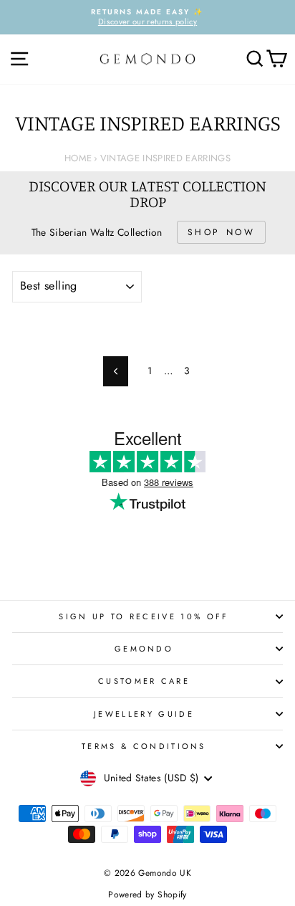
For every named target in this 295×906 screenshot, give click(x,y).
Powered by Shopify (147, 894)
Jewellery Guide (144, 714)
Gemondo (144, 648)
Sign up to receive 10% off (143, 616)
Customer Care (144, 681)
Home (78, 158)
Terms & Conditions (144, 746)
